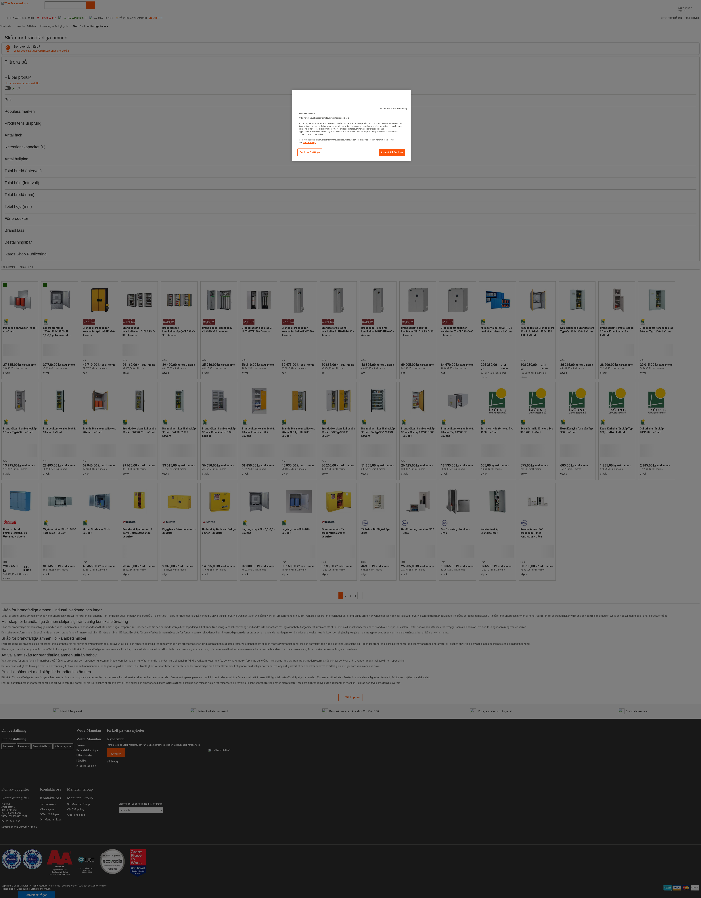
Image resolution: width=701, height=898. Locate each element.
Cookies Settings (310, 152)
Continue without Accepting (393, 109)
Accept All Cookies (392, 152)
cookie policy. (309, 143)
